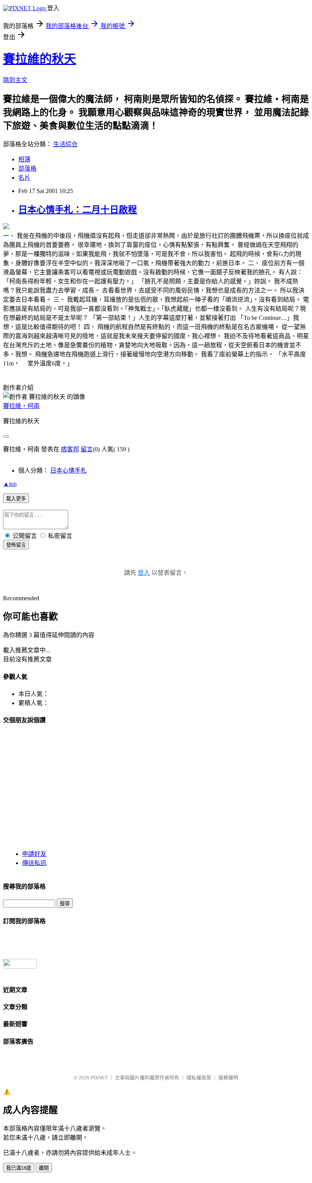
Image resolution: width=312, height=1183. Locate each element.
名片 (24, 177)
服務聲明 (228, 1077)
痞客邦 (70, 449)
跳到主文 (15, 80)
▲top (10, 484)
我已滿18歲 (18, 1168)
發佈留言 (16, 545)
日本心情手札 (68, 470)
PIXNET (99, 1077)
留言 (87, 449)
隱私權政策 (198, 1077)
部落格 (27, 168)
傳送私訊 (34, 863)
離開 (44, 1168)
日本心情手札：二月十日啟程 (77, 210)
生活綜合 (65, 144)
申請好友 (34, 854)
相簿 (24, 159)
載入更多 (16, 498)
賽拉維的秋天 (39, 59)
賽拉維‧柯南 (21, 406)
